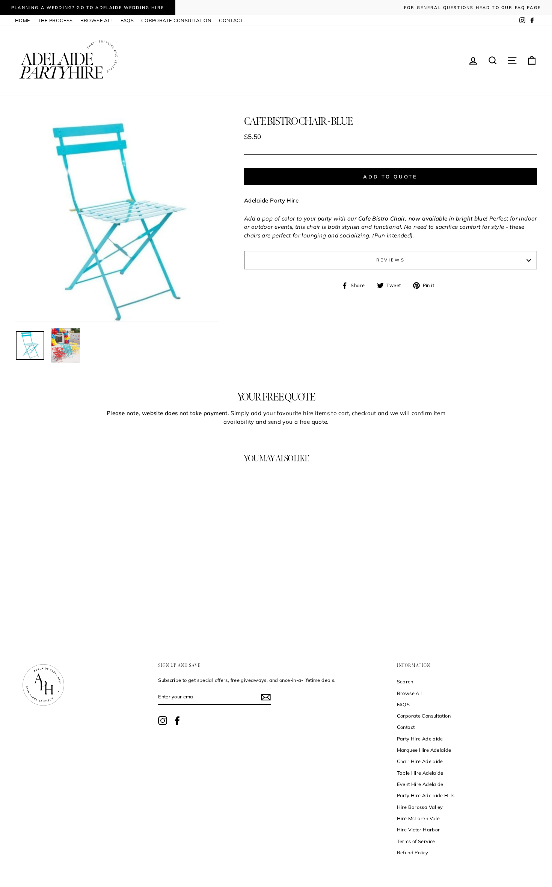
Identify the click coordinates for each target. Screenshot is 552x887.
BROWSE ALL (96, 20)
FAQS (127, 20)
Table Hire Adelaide (420, 773)
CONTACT (231, 20)
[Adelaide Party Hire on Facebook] (177, 720)
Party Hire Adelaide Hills (425, 795)
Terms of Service (416, 841)
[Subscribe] (266, 697)
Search (405, 681)
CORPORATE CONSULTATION (176, 20)
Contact (406, 727)
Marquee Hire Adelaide (424, 750)
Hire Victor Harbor (418, 830)
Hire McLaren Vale (418, 818)
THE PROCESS (55, 20)
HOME (22, 20)
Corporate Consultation (424, 716)
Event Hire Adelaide (420, 784)
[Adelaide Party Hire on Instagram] (162, 720)
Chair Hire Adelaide (420, 761)
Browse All (409, 693)
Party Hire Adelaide (420, 739)
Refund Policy (412, 852)
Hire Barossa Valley (420, 807)
